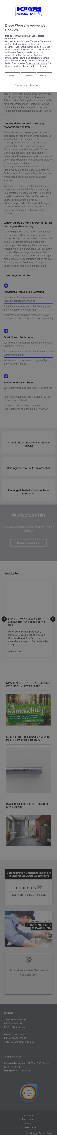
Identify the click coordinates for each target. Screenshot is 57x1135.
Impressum (35, 85)
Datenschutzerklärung (36, 63)
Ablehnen (12, 75)
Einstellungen (28, 75)
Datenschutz (21, 85)
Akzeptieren (44, 75)
